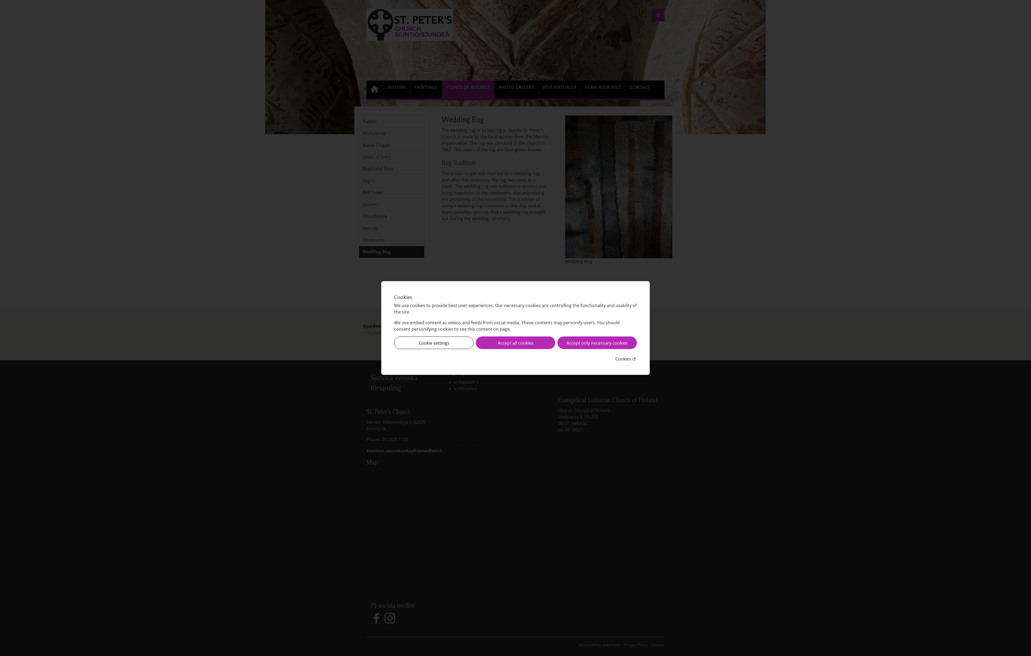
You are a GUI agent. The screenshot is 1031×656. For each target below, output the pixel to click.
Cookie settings (434, 343)
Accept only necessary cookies (597, 343)
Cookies (626, 359)
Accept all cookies (515, 343)
